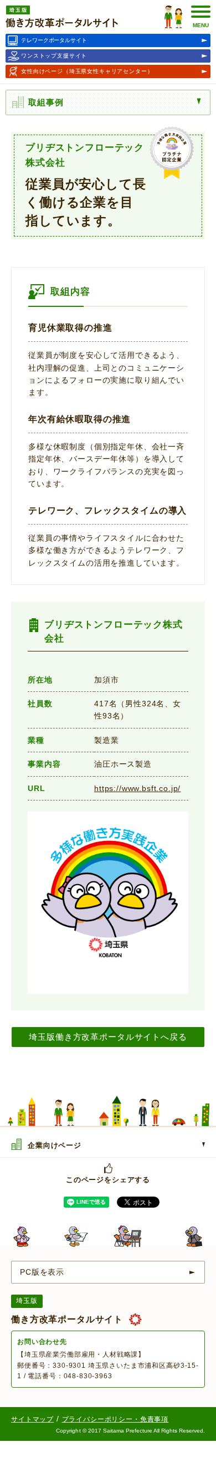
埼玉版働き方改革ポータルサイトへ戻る (108, 1036)
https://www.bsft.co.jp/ (137, 788)
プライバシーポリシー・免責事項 (115, 1419)
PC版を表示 (42, 1271)
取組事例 (45, 102)
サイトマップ (32, 1419)
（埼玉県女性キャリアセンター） (87, 71)
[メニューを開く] (201, 101)
